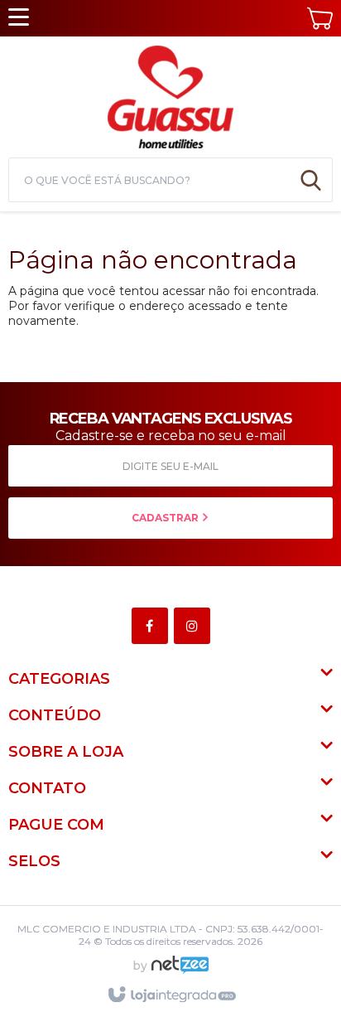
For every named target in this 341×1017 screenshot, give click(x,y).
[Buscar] (311, 179)
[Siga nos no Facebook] (153, 626)
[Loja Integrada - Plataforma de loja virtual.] (171, 995)
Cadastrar (166, 517)
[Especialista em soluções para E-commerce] (180, 971)
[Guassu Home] (170, 94)
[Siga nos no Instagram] (195, 626)
